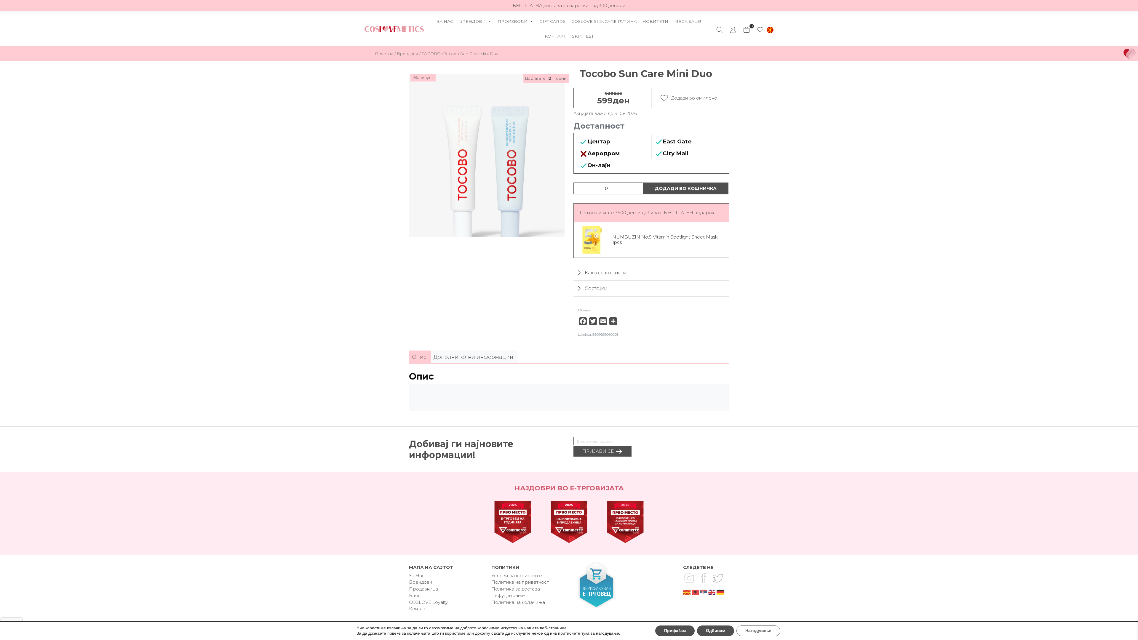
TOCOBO (431, 53)
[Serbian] (704, 592)
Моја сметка (733, 30)
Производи (513, 21)
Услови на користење (516, 575)
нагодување (607, 633)
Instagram (689, 578)
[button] (770, 30)
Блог (414, 595)
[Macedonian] (687, 592)
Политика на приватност (520, 582)
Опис (419, 357)
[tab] (419, 357)
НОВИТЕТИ (655, 21)
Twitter (718, 578)
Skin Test (583, 36)
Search (719, 30)
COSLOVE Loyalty (428, 602)
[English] (712, 592)
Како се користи (605, 273)
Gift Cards (552, 21)
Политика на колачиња (518, 602)
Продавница (423, 589)
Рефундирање (508, 595)
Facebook (703, 578)
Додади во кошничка (686, 188)
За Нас (445, 21)
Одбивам (715, 630)
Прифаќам (675, 630)
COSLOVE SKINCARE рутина (604, 21)
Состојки (596, 288)
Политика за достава (515, 589)
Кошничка (747, 28)
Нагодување (758, 630)
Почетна (384, 53)
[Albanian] (695, 592)
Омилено (760, 30)
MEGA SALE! (687, 21)
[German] (720, 592)
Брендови (472, 21)
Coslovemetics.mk (394, 29)
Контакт (555, 36)
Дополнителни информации (473, 357)
